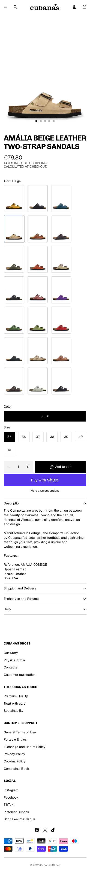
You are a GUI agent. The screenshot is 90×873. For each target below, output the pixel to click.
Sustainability (14, 711)
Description (12, 503)
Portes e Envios (15, 739)
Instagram (11, 790)
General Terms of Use (20, 732)
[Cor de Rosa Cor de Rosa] (37, 290)
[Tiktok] (53, 830)
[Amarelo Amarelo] (14, 198)
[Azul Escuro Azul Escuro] (61, 198)
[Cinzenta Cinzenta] (14, 259)
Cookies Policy (15, 761)
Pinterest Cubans (16, 812)
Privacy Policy (14, 754)
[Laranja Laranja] (37, 259)
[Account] (74, 7)
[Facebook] (37, 830)
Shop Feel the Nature (19, 819)
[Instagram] (45, 830)
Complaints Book (16, 768)
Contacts (10, 667)
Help (7, 609)
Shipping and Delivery (20, 588)
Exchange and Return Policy (24, 747)
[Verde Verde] (14, 320)
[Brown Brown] (37, 229)
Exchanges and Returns (21, 599)
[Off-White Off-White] (61, 259)
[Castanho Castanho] (61, 350)
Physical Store (14, 660)
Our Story (11, 653)
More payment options (45, 490)
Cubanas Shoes (50, 865)
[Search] (15, 7)
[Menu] (5, 7)
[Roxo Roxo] (61, 290)
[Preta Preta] (14, 290)
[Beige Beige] (14, 229)
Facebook (11, 797)
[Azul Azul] (37, 198)
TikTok (8, 805)
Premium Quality (16, 696)
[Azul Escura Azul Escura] (14, 350)
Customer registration (20, 674)
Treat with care (14, 703)
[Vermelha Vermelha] (61, 320)
